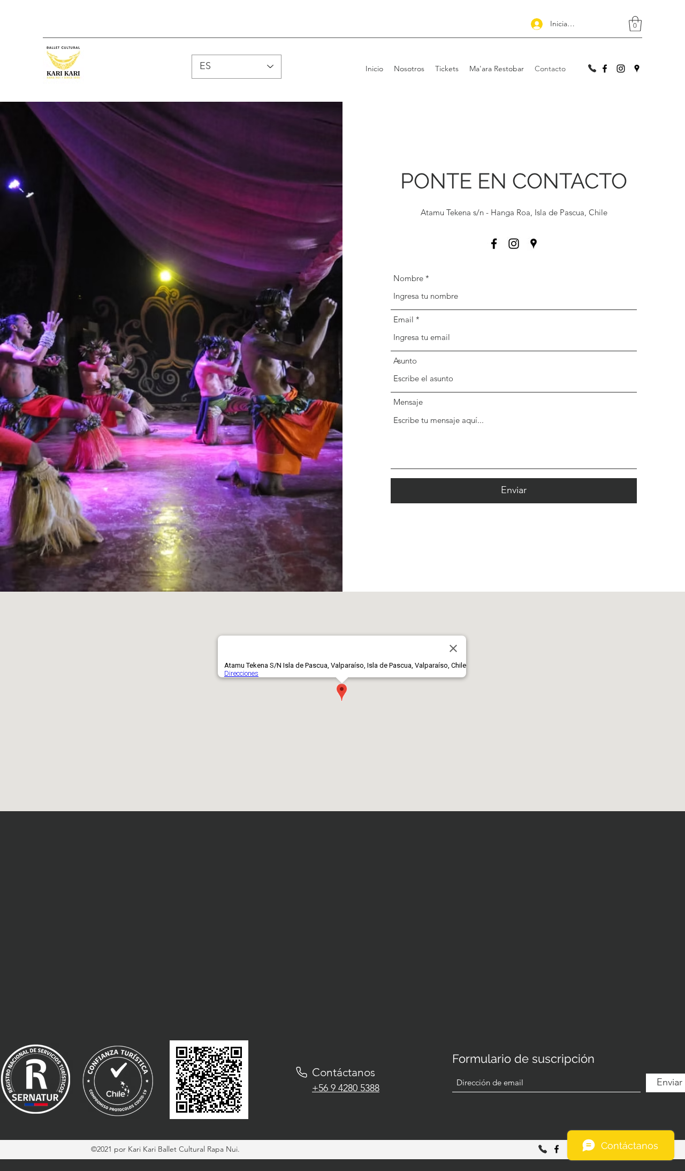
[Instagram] (620, 68)
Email (403, 319)
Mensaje (408, 402)
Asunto (405, 361)
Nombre (408, 278)
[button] (635, 24)
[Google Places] (636, 68)
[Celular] (591, 68)
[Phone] (301, 1072)
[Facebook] (604, 68)
